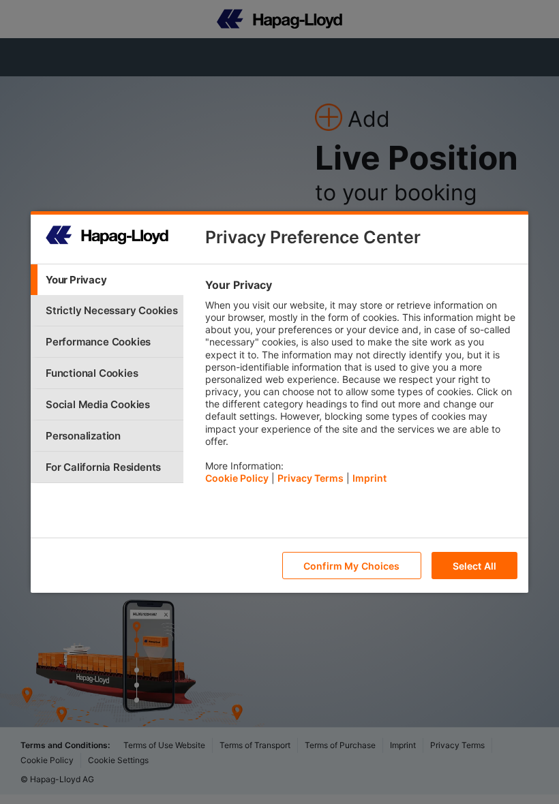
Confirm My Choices (351, 566)
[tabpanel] (361, 385)
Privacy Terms (310, 478)
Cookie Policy (237, 478)
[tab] (107, 279)
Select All (474, 566)
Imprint (369, 478)
